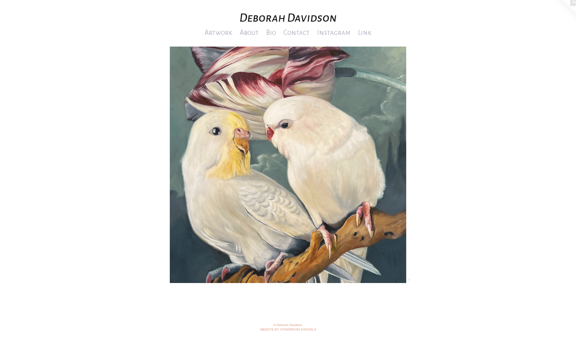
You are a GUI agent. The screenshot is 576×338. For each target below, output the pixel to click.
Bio (271, 32)
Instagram (333, 32)
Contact (297, 32)
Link (364, 32)
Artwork (218, 32)
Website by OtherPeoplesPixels (288, 329)
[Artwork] (288, 165)
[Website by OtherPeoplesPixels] (564, 12)
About (249, 32)
